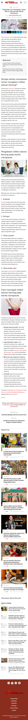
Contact (14, 710)
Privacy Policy (14, 708)
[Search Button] (21, 2)
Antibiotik (3, 202)
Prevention (11, 88)
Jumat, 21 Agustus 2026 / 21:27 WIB (16, 484)
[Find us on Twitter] (12, 683)
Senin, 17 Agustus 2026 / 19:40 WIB (16, 591)
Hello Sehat (14, 394)
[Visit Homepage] (11, 2)
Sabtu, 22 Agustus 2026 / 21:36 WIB (16, 456)
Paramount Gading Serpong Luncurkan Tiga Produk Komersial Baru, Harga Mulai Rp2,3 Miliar (18, 625)
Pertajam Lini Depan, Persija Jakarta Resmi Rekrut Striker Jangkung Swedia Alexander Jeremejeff (16, 651)
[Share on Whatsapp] (14, 32)
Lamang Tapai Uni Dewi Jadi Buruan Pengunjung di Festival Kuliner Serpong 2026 (12, 64)
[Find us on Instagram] (16, 683)
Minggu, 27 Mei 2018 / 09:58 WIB (14, 17)
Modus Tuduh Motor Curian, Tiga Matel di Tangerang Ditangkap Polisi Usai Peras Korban (17, 642)
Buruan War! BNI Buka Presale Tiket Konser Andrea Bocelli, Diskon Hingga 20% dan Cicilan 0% (17, 669)
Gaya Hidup (15, 7)
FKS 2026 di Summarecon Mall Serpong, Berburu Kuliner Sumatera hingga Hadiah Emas (13, 70)
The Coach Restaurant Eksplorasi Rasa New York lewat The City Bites (13, 588)
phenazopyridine (11, 271)
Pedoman (14, 705)
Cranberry (6, 359)
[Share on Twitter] (9, 32)
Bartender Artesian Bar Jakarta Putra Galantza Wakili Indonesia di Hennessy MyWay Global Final (14, 535)
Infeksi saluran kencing (7, 37)
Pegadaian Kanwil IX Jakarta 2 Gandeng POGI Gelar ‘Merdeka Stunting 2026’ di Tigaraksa (17, 617)
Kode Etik (14, 703)
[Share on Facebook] (3, 32)
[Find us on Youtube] (19, 683)
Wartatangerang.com (19, 403)
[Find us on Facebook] (8, 683)
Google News (6, 404)
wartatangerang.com (15, 15)
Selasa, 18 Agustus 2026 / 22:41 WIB (17, 511)
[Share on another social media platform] (24, 32)
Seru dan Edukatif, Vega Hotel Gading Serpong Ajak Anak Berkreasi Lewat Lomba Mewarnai (13, 562)
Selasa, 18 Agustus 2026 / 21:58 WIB (17, 538)
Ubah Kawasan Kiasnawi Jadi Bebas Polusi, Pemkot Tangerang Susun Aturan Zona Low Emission (18, 633)
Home (11, 7)
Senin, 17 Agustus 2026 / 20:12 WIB (16, 566)
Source (3, 397)
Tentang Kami (14, 698)
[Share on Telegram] (19, 32)
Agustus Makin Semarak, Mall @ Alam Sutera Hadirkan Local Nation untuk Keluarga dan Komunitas (13, 507)
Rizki (7, 456)
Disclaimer (14, 701)
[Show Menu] (2, 2)
